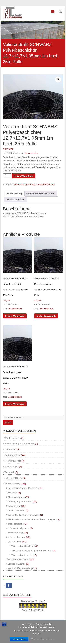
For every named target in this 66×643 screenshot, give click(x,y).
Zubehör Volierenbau (18, 559)
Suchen (7, 423)
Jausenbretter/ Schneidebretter (23, 515)
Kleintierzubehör (12, 461)
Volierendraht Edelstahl (23, 546)
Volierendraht (14, 541)
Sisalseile (12, 492)
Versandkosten (31, 153)
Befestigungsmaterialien (20, 501)
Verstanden (19, 639)
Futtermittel (10, 449)
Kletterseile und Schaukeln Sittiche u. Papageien (32, 519)
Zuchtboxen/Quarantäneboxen (23, 488)
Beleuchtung (14, 506)
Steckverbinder (15, 532)
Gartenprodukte (12, 455)
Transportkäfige (16, 523)
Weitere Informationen (42, 639)
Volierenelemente (16, 537)
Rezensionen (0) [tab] (16, 199)
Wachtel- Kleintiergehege (20, 568)
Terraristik (9, 472)
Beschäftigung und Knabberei (19, 443)
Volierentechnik (12, 483)
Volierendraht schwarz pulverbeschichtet (34, 184)
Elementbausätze (16, 564)
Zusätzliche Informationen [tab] (40, 193)
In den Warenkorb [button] (14, 316)
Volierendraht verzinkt (22, 555)
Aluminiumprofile (16, 497)
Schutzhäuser (11, 466)
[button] (58, 79)
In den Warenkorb (23, 176)
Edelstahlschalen (16, 510)
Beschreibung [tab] (14, 193)
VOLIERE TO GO (13, 478)
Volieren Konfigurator (18, 528)
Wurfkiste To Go (12, 438)
